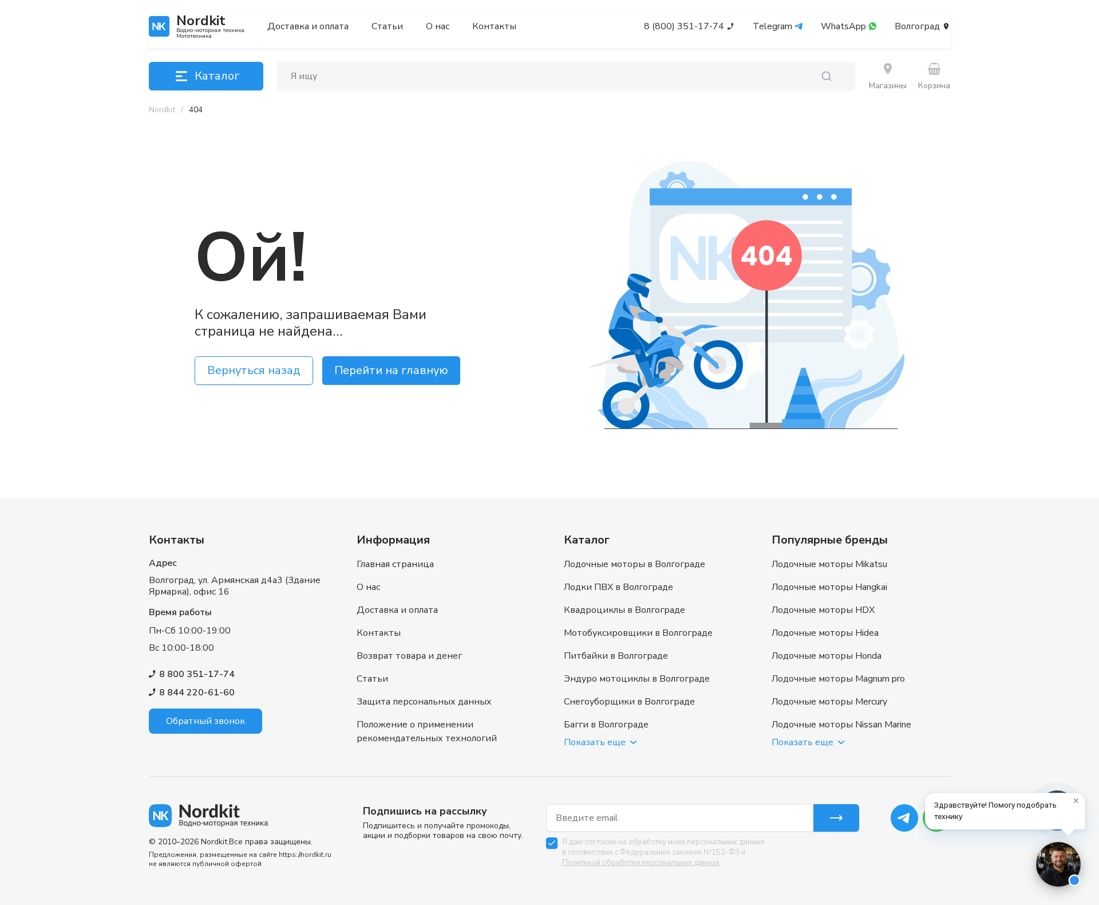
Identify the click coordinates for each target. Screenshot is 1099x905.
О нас (437, 26)
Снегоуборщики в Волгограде (629, 701)
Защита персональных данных (424, 701)
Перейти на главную (391, 370)
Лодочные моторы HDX (823, 610)
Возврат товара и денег (409, 656)
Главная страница (395, 564)
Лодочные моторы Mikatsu (829, 564)
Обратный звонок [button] (205, 721)
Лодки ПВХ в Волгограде (618, 587)
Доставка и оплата (308, 26)
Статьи (387, 26)
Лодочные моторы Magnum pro (838, 678)
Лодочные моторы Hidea (825, 633)
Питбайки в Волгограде (616, 656)
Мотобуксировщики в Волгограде (638, 633)
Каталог (217, 76)
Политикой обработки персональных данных (641, 862)
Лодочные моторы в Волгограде (634, 564)
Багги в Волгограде (606, 724)
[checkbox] (552, 843)
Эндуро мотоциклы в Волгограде (637, 678)
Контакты (494, 26)
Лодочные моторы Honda (826, 656)
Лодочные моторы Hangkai (829, 587)
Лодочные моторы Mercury (829, 701)
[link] (196, 110)
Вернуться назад (254, 370)
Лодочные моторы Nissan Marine (841, 724)
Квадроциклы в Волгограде (624, 610)
